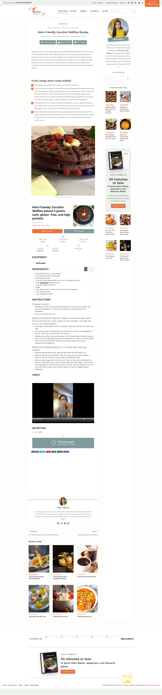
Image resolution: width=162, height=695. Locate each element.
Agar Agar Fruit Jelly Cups (37, 616)
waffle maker (41, 263)
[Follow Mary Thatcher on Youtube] (64, 523)
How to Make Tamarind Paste (86, 576)
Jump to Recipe (49, 42)
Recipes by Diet (65, 27)
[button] (60, 24)
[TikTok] (142, 2)
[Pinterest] (135, 2)
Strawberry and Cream (60, 616)
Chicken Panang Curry (84, 616)
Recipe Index (62, 11)
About (20, 685)
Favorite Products (112, 3)
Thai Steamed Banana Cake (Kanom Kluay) (124, 258)
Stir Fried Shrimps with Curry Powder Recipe (43, 533)
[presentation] (39, 559)
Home (94, 3)
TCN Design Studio (154, 685)
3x (92, 269)
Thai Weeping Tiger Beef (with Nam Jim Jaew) (111, 136)
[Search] (127, 79)
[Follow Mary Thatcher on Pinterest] (68, 523)
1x (85, 269)
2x (89, 269)
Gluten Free (75, 27)
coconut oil (44, 282)
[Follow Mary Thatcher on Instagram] (61, 523)
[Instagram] (132, 2)
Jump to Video (65, 42)
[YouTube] (139, 2)
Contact (122, 3)
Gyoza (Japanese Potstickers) (88, 533)
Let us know (62, 444)
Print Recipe (80, 42)
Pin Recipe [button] (80, 231)
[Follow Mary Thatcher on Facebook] (58, 523)
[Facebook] (128, 2)
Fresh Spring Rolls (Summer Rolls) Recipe (124, 232)
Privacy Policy (12, 685)
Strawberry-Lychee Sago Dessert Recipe (124, 109)
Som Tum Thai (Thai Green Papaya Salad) (110, 232)
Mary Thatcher (47, 36)
